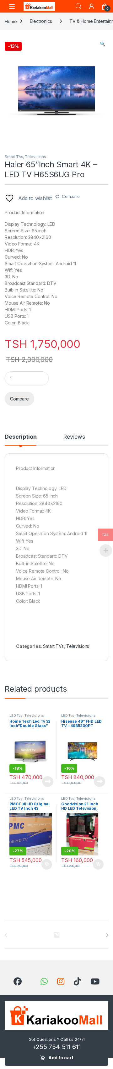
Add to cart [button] (46, 864)
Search (78, 6)
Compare (71, 196)
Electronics (41, 21)
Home (11, 21)
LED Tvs (16, 715)
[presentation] (106, 935)
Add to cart (60, 1057)
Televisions (35, 156)
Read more (47, 781)
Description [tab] (20, 437)
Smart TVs (14, 156)
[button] (102, 44)
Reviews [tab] (74, 437)
